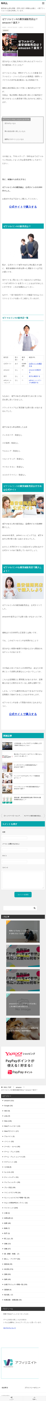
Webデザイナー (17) (11, 1131)
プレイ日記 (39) (9, 1187)
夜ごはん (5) (8, 1238)
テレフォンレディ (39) (12, 1182)
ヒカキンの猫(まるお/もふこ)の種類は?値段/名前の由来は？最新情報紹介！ (23, 1029)
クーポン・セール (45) (12, 1146)
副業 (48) (7, 1223)
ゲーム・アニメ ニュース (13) (14, 1157)
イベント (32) (9, 1141)
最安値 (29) (8, 1264)
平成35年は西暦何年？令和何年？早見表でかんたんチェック (23, 980)
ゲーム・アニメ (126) (11, 1152)
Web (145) (8, 1121)
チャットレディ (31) (11, 1177)
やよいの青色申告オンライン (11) (16, 1203)
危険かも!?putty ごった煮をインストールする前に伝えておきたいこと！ (23, 932)
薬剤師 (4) (7, 1290)
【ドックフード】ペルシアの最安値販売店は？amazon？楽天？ (13, 816)
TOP (7, 1087)
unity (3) (7, 1116)
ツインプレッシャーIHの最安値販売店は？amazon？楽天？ (27, 787)
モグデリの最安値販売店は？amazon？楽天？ (34, 816)
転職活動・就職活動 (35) (13, 1300)
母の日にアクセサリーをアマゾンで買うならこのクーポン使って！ (28, 755)
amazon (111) (9, 1100)
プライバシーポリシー (32, 1388)
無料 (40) (7, 1279)
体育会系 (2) (8, 1218)
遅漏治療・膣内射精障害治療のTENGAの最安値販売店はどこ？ (27, 798)
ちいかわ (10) (9, 1172)
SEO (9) (7, 1111)
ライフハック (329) (11, 1208)
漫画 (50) (7, 1274)
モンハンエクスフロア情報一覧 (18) (16, 1198)
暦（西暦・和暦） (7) (11, 1254)
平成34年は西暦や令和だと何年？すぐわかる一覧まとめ (23, 956)
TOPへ (34, 1399)
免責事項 (5, 1388)
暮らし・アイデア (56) (12, 1259)
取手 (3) (7, 1233)
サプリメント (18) (10, 1162)
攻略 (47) (7, 1249)
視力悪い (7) (8, 1295)
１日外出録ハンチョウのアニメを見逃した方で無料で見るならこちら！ (28, 744)
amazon (5, 30)
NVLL (4, 3)
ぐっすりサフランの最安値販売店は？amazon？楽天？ (26, 766)
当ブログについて (9, 1328)
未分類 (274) (8, 1269)
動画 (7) (7, 1228)
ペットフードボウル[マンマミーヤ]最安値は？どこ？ (27, 777)
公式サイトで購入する (23, 713)
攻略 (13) (7, 1244)
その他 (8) (7, 1167)
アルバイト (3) (9, 1136)
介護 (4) (7, 1213)
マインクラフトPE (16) (12, 1192)
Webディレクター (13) (12, 1126)
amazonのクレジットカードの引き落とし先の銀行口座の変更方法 (23, 1005)
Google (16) (8, 1106)
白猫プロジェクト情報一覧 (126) (15, 1284)
